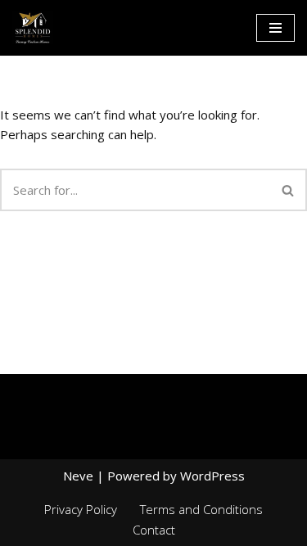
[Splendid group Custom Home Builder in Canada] (32, 27)
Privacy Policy (80, 509)
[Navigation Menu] (275, 28)
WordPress (212, 475)
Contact (154, 529)
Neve (78, 475)
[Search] (288, 190)
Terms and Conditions (201, 509)
